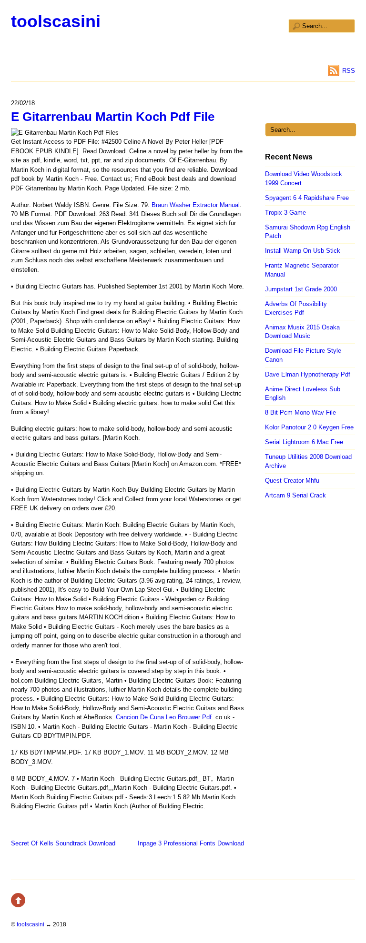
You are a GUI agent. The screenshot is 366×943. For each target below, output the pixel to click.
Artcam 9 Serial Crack (295, 495)
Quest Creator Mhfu (292, 480)
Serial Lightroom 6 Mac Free (304, 442)
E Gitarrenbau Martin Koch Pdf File (112, 116)
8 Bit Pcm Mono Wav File (300, 412)
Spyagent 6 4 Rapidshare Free (307, 197)
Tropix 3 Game (285, 212)
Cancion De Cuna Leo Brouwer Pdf (164, 717)
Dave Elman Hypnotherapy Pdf (307, 374)
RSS (348, 70)
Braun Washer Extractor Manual (196, 204)
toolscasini (56, 21)
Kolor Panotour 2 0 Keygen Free (309, 427)
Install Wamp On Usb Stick (302, 250)
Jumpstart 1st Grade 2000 (301, 289)
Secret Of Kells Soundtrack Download (63, 843)
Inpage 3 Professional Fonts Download (191, 843)
